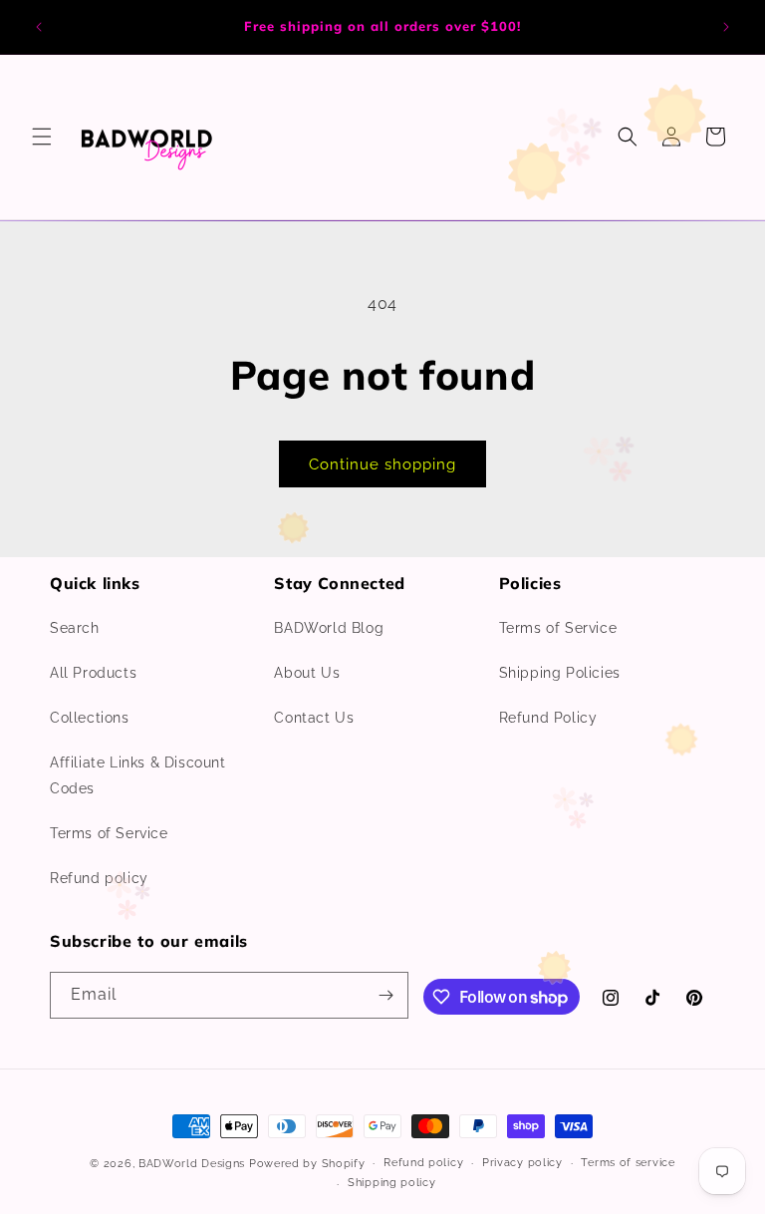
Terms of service (627, 1162)
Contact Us (314, 718)
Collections (89, 718)
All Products (93, 673)
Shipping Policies (560, 673)
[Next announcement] (726, 27)
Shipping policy (392, 1182)
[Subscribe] (385, 995)
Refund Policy (548, 718)
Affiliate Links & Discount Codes (138, 775)
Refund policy (99, 878)
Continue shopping (382, 464)
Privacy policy (522, 1162)
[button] (42, 136)
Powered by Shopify (307, 1163)
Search (75, 628)
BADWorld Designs (191, 1163)
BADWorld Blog (328, 628)
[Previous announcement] (39, 27)
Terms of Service (109, 833)
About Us (307, 673)
